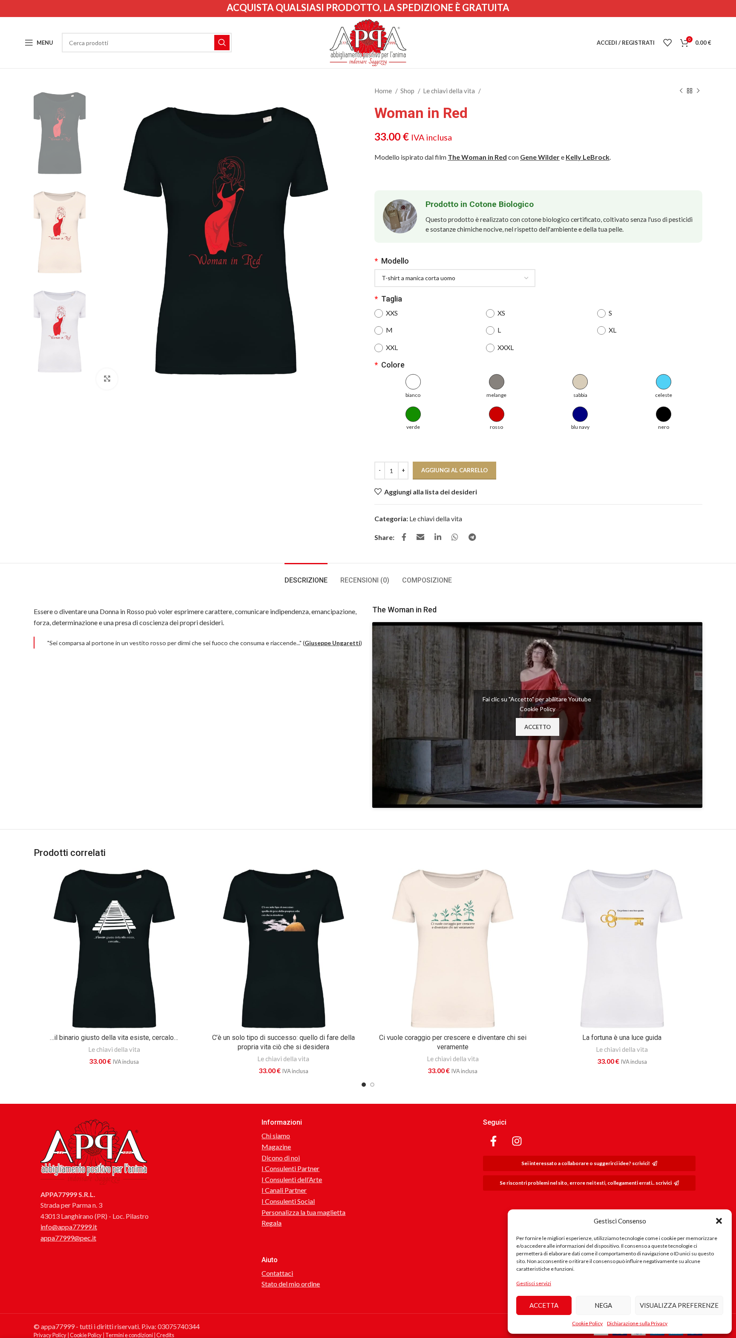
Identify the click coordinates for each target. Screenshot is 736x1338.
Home (383, 91)
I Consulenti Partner (290, 1168)
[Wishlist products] (667, 42)
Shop (408, 91)
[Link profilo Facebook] (404, 537)
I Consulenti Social (288, 1201)
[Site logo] (368, 41)
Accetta (543, 1305)
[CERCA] (222, 42)
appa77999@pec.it (68, 1238)
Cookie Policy (587, 1323)
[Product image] (114, 948)
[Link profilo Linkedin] (437, 537)
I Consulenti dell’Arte (292, 1179)
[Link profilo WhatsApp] (454, 537)
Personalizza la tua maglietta (303, 1212)
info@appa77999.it (68, 1227)
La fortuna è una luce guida (621, 1038)
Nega (603, 1305)
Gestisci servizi (533, 1283)
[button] (719, 1221)
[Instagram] (517, 1140)
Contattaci (277, 1273)
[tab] (306, 576)
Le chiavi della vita (449, 91)
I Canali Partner (284, 1190)
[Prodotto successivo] (698, 90)
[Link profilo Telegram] (472, 537)
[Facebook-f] (493, 1140)
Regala (272, 1223)
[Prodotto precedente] (681, 90)
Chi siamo (276, 1135)
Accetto (537, 727)
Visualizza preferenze (679, 1305)
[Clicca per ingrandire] (107, 379)
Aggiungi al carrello (454, 470)
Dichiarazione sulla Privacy (637, 1323)
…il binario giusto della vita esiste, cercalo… (114, 1038)
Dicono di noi (281, 1158)
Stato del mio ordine (291, 1284)
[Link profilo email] (420, 537)
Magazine (276, 1147)
